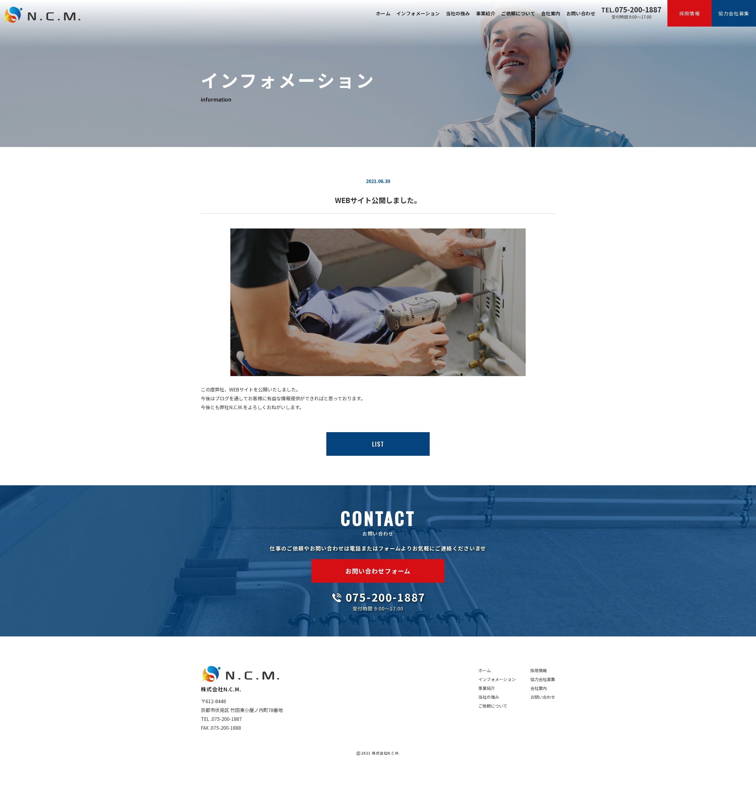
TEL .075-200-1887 (221, 718)
